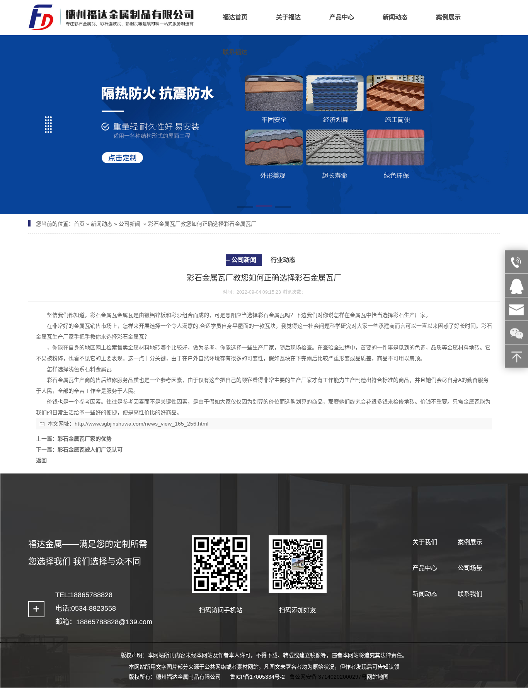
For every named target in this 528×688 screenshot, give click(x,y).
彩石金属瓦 (103, 315)
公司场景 (470, 568)
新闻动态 (101, 224)
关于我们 (424, 542)
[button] (245, 207)
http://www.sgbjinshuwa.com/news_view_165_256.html (141, 424)
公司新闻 (129, 224)
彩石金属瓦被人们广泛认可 (90, 449)
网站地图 (377, 677)
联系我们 (470, 594)
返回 (41, 460)
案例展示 (470, 542)
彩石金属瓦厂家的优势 (85, 439)
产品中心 (424, 568)
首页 (79, 224)
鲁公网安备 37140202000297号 (328, 677)
